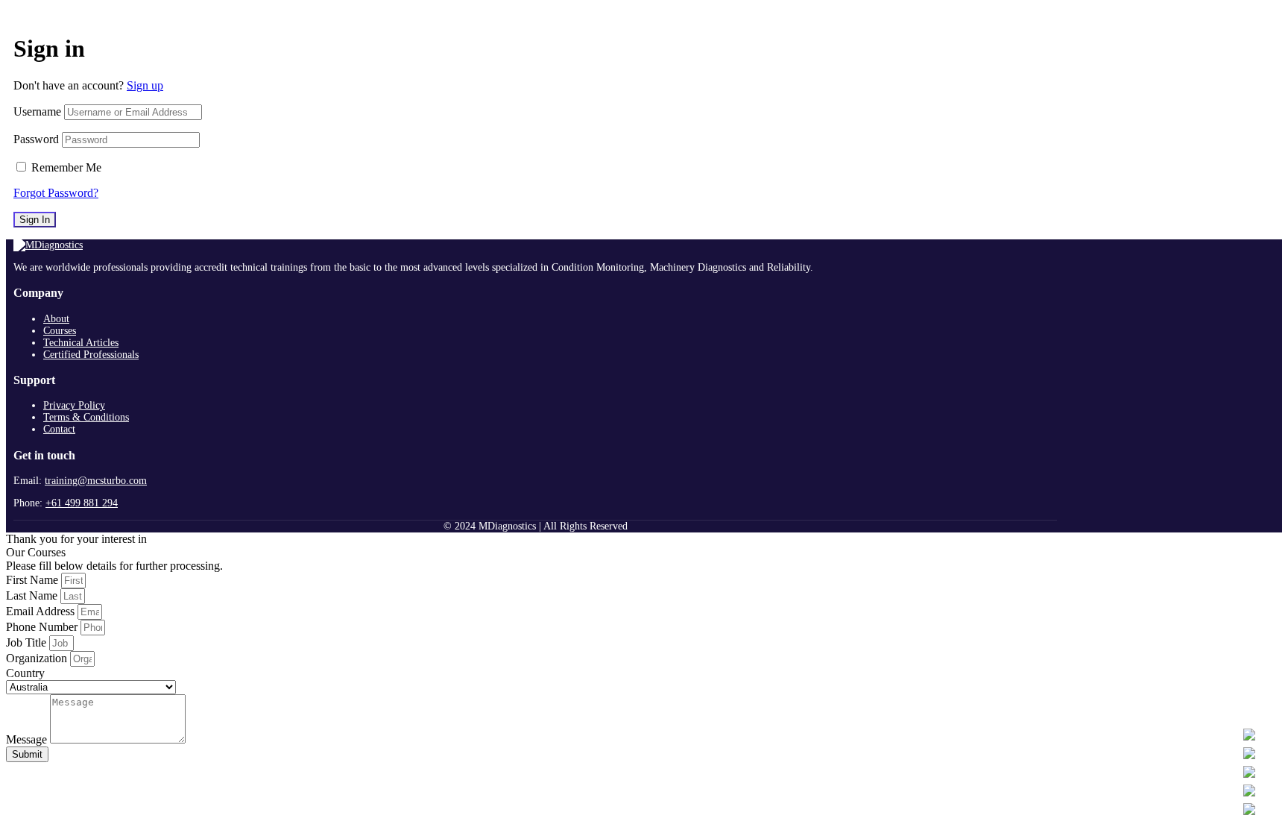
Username (37, 111)
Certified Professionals (91, 354)
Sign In (34, 219)
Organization (38, 658)
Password (36, 139)
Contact (59, 429)
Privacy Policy (74, 405)
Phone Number (43, 626)
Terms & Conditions (86, 417)
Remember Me (66, 167)
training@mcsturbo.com (96, 480)
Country (25, 673)
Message (28, 739)
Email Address (42, 611)
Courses (59, 330)
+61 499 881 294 (81, 503)
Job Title (27, 642)
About (56, 318)
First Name (33, 579)
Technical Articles (81, 342)
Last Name (33, 595)
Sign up (145, 85)
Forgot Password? (55, 192)
